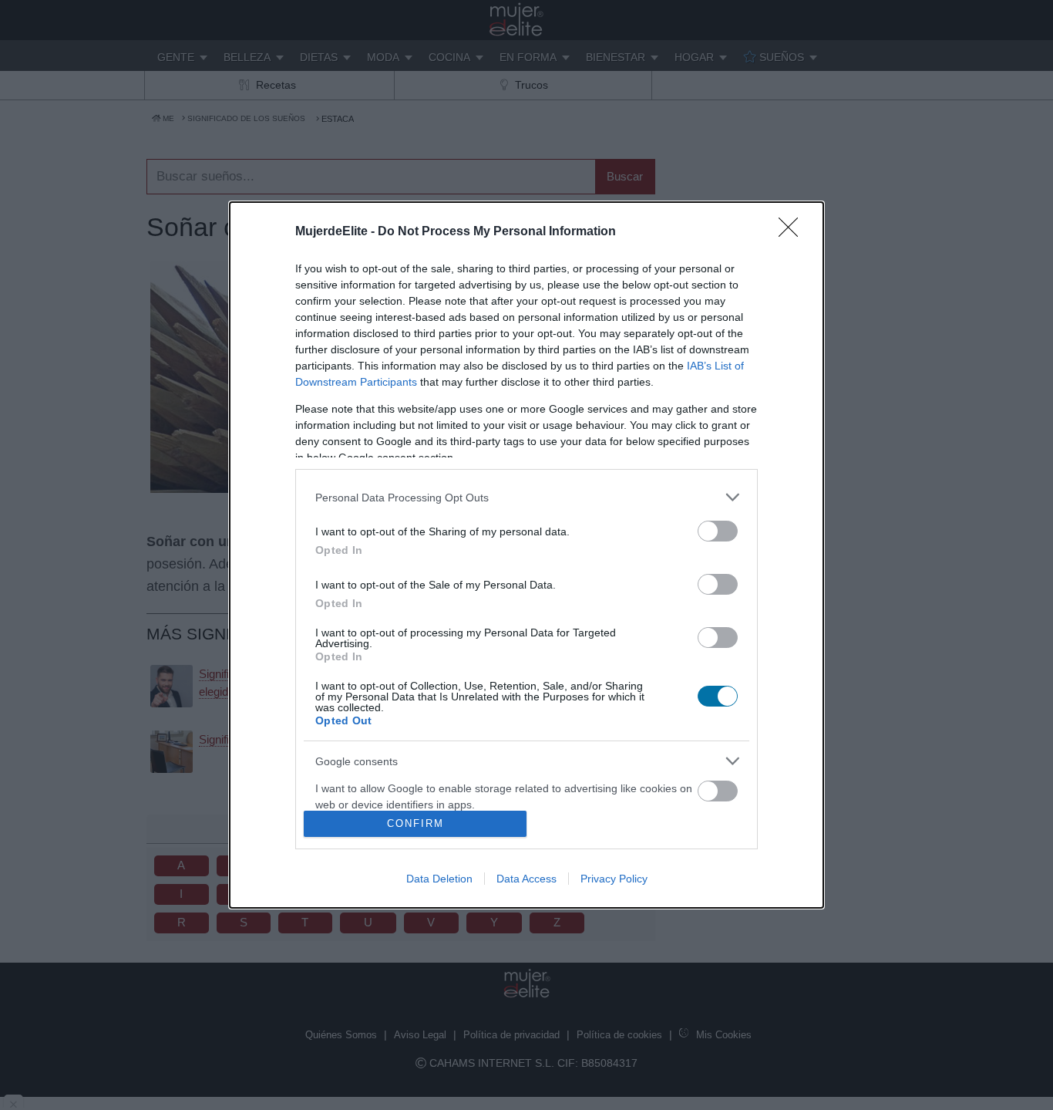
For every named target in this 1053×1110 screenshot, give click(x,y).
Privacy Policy (614, 878)
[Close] (793, 232)
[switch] (718, 531)
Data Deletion (439, 878)
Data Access (526, 878)
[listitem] (526, 497)
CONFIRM (415, 823)
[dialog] (526, 555)
